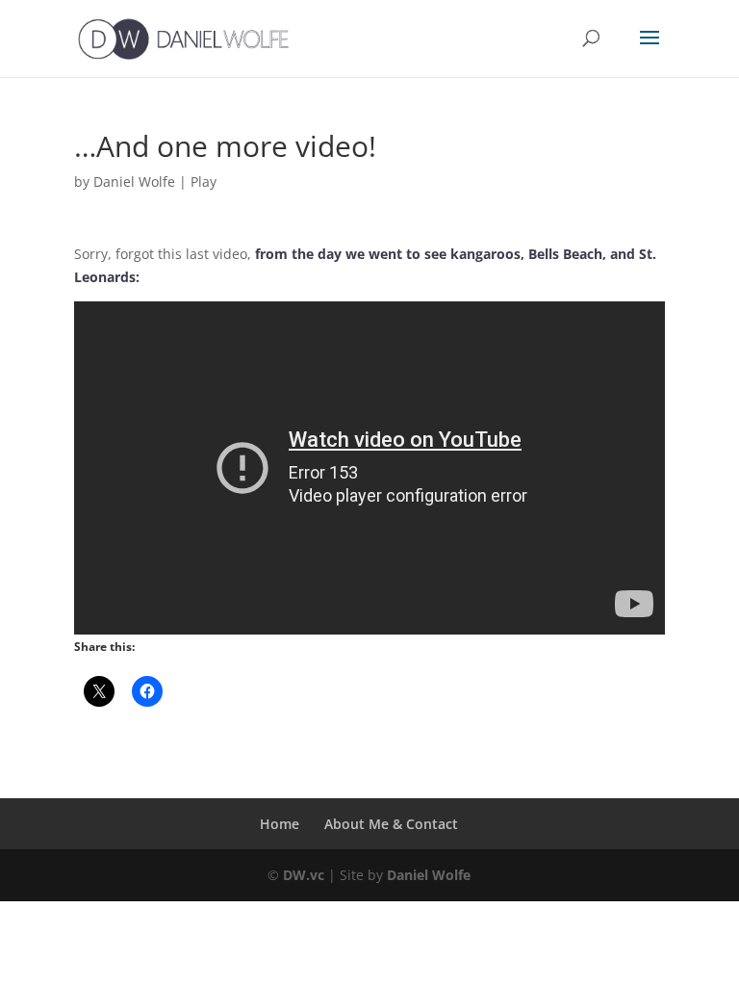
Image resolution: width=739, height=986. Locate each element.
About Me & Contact (391, 824)
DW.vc (303, 875)
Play (204, 181)
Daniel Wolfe (134, 181)
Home (279, 824)
